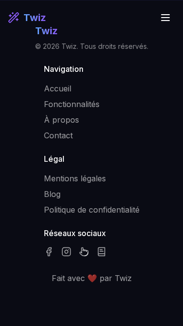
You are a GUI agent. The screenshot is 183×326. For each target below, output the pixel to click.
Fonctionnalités (72, 104)
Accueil (57, 88)
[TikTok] (101, 252)
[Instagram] (66, 252)
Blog (52, 194)
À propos (61, 120)
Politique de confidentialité (92, 210)
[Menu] (165, 17)
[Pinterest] (84, 252)
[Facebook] (49, 252)
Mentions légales (75, 178)
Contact (58, 135)
